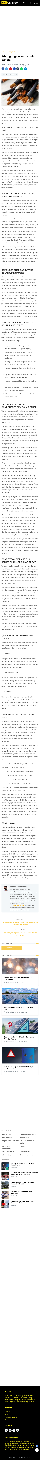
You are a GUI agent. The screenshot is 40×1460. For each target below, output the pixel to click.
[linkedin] (26, 3)
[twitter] (17, 1430)
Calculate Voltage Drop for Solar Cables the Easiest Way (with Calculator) (25, 1173)
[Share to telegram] (25, 68)
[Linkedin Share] (14, 68)
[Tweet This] (6, 68)
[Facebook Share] (2, 68)
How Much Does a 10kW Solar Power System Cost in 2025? (23, 1183)
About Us (8, 1414)
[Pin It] (10, 68)
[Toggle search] (34, 3)
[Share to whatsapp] (21, 68)
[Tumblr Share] (17, 68)
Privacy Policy (9, 1420)
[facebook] (20, 3)
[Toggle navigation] (37, 2)
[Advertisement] (20, 28)
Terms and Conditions (12, 1417)
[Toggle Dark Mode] (30, 2)
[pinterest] (23, 3)
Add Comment (12, 948)
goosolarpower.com (17, 905)
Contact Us (8, 1412)
